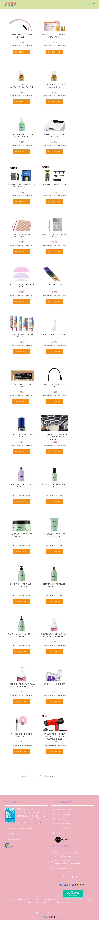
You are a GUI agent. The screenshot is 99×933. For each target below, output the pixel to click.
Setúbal (70, 899)
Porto (51, 902)
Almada (62, 899)
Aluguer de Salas (15, 899)
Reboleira (59, 902)
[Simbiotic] (49, 917)
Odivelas (43, 902)
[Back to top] (94, 925)
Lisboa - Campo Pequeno (46, 899)
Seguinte (49, 776)
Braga (67, 902)
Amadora (79, 899)
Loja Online (29, 899)
